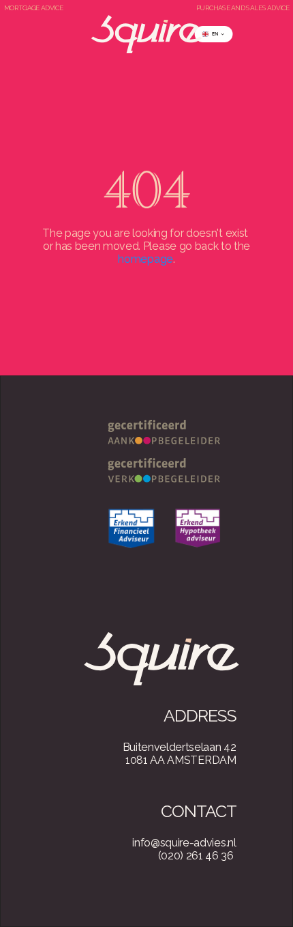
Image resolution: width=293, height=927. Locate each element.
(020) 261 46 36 (196, 855)
